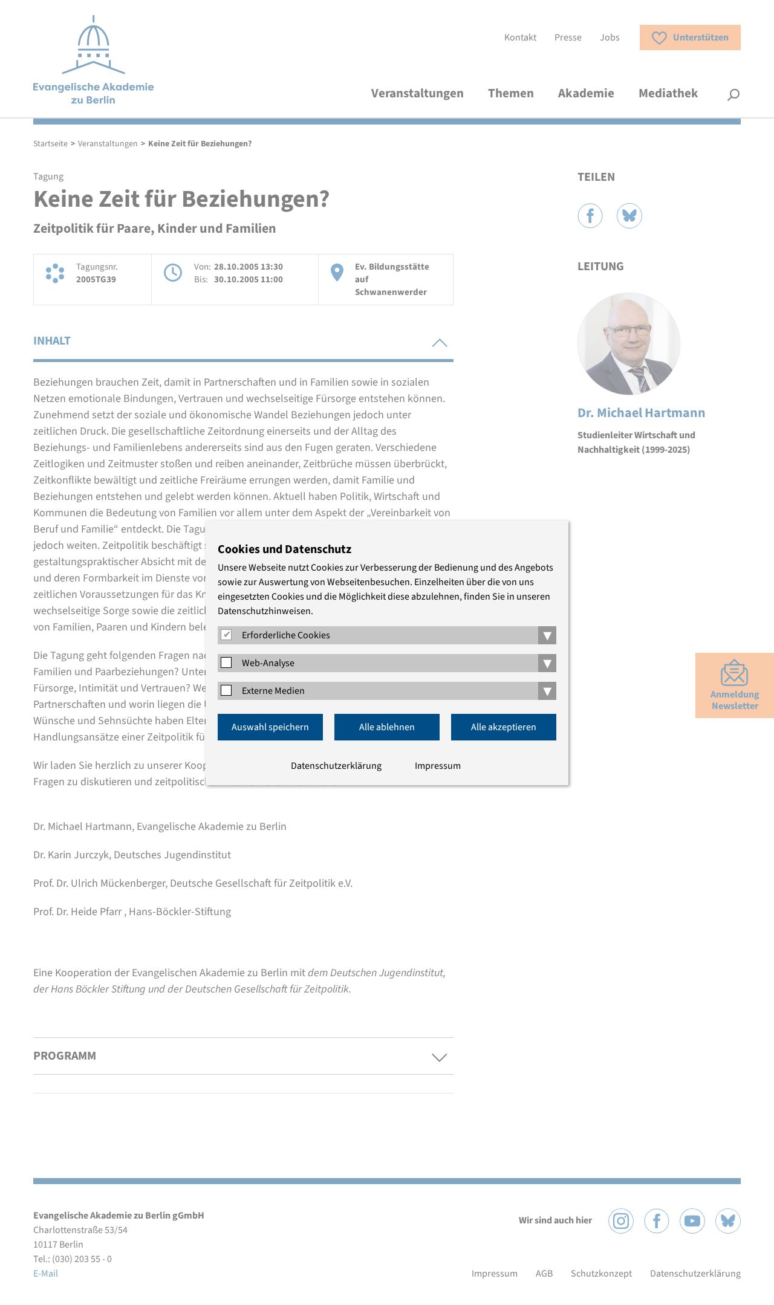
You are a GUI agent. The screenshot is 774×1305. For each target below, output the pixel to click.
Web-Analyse (268, 663)
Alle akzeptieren (503, 727)
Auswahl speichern (270, 727)
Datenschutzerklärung (336, 765)
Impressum (438, 765)
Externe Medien (273, 691)
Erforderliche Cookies (286, 635)
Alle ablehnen (387, 727)
